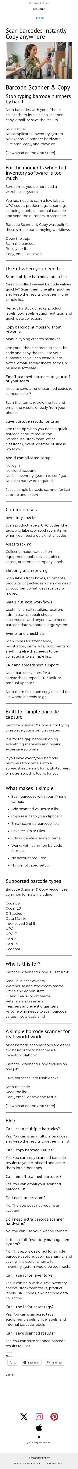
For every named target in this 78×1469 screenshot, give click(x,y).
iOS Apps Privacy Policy (26, 1463)
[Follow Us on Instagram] (39, 1417)
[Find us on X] (24, 1417)
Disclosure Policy (39, 1458)
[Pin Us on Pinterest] (54, 1417)
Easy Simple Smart (39, 3)
